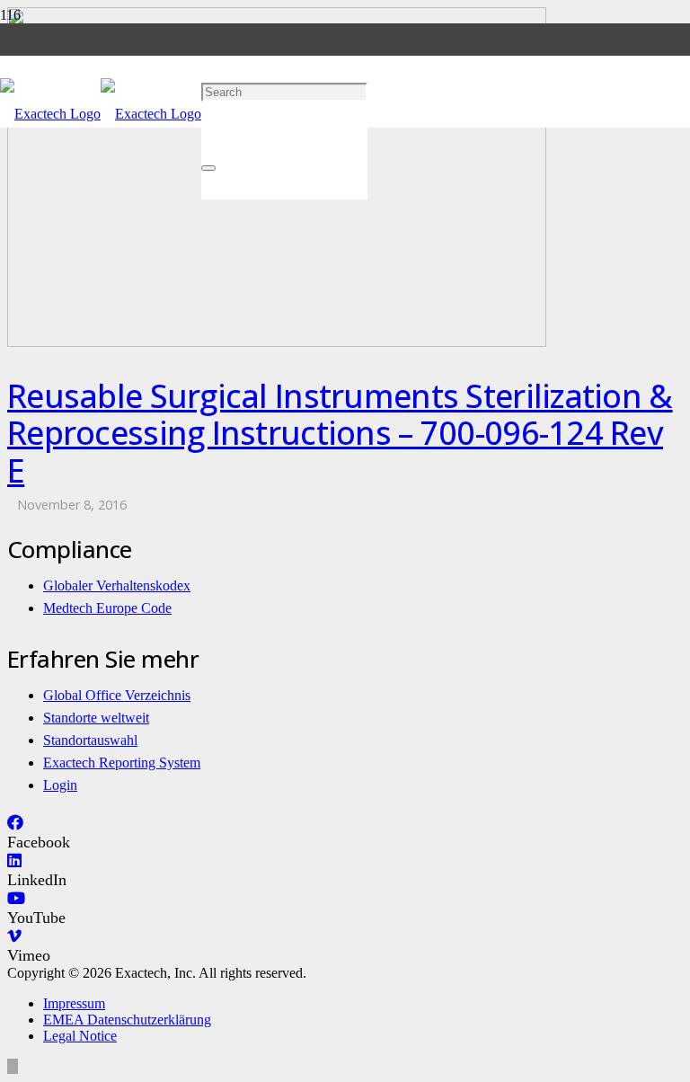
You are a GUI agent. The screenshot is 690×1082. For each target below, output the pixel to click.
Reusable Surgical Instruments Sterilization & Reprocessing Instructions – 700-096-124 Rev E (340, 433)
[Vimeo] (14, 936)
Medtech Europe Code (107, 608)
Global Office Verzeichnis (116, 695)
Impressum (74, 1003)
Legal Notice (80, 1035)
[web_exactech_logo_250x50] (100, 113)
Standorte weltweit (96, 717)
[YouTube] (16, 899)
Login (60, 785)
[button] (207, 19)
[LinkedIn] (14, 861)
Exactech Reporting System (121, 762)
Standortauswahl (90, 740)
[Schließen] (208, 168)
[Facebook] (15, 823)
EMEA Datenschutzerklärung (127, 1019)
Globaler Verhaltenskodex (116, 585)
